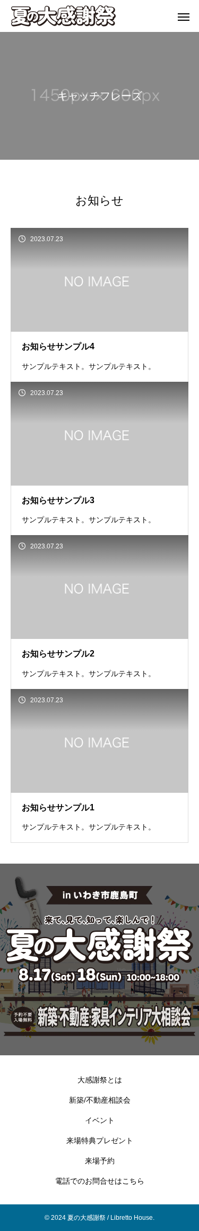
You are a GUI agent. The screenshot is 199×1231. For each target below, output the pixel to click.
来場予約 (100, 1160)
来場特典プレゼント (99, 1140)
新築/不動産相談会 (100, 1100)
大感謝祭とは (99, 1080)
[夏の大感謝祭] (77, 16)
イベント (100, 1120)
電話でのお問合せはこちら (99, 1181)
